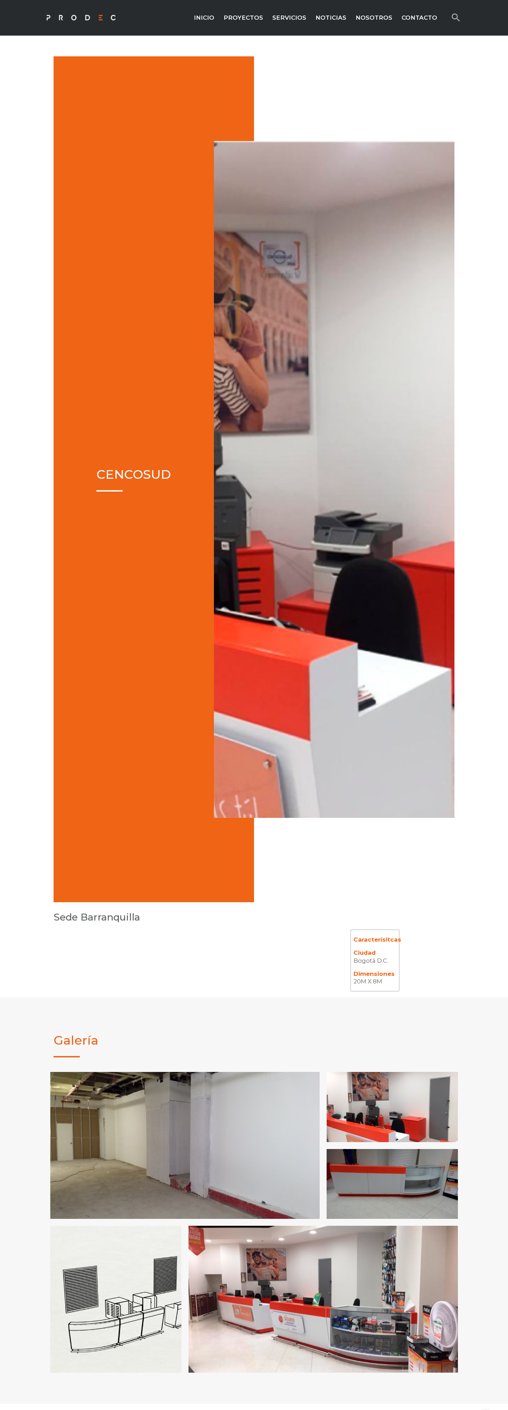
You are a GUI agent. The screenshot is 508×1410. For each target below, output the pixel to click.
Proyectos (243, 17)
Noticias (331, 17)
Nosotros (374, 17)
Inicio (204, 17)
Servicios (289, 17)
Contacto (419, 17)
